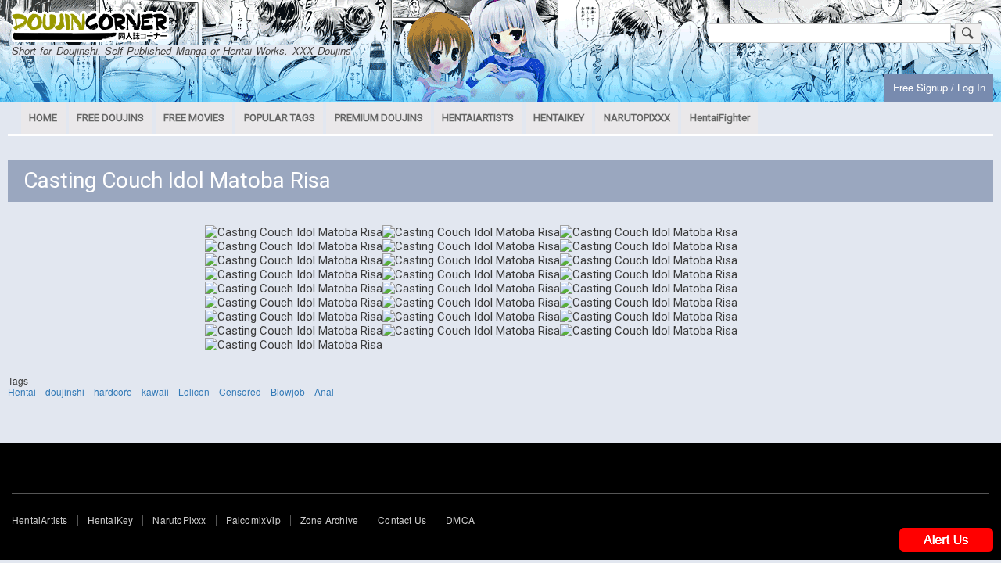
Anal (324, 391)
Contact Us (402, 520)
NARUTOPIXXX (637, 118)
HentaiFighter (720, 118)
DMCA (460, 520)
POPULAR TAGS (279, 118)
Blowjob (288, 391)
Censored (240, 391)
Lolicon (194, 391)
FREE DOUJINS (110, 118)
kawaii (155, 391)
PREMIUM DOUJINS (379, 118)
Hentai (22, 391)
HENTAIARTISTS (478, 118)
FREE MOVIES (193, 118)
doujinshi (64, 391)
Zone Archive (329, 520)
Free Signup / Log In (939, 87)
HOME (43, 118)
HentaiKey (111, 520)
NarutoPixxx (179, 520)
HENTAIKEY (558, 118)
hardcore (113, 391)
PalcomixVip (253, 520)
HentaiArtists (40, 520)
